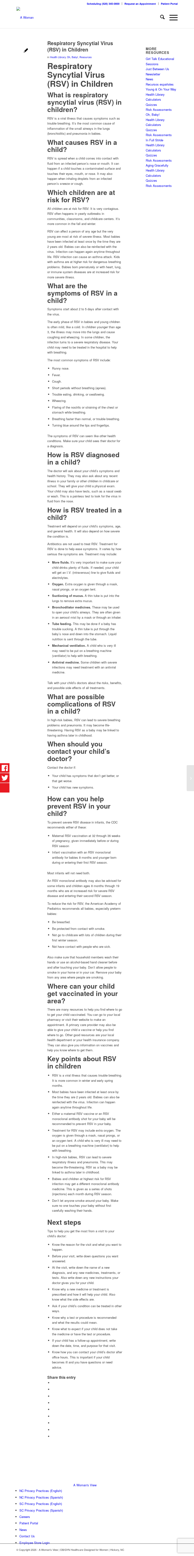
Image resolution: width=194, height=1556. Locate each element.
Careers (24, 1516)
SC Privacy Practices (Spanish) (41, 1510)
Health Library (58, 57)
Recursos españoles (160, 84)
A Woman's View (85, 1485)
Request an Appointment (140, 3)
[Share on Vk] (53, 1423)
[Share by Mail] (53, 1436)
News (149, 79)
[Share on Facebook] (53, 1382)
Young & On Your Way (161, 89)
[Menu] (171, 17)
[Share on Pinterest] (53, 1403)
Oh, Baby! (72, 57)
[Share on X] (53, 1389)
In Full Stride (154, 140)
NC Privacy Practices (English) (40, 1490)
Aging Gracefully (157, 165)
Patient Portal (169, 3)
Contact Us (27, 1536)
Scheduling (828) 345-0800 (103, 3)
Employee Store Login (34, 1542)
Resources (85, 57)
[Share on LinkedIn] (53, 1409)
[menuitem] (103, 3)
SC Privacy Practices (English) (40, 1503)
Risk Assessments (159, 109)
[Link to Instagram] (174, 1549)
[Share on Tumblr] (53, 1416)
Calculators (153, 99)
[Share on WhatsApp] (53, 1396)
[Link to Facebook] (167, 1549)
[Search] (160, 17)
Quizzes (151, 104)
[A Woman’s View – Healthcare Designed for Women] (25, 17)
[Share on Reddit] (53, 1429)
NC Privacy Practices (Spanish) (41, 1497)
